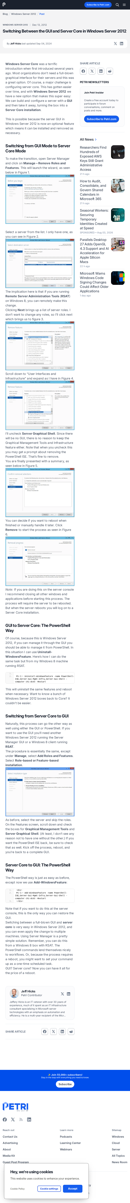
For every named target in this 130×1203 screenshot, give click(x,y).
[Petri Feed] (21, 1120)
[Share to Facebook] (44, 1031)
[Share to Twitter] (53, 1031)
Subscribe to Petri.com (98, 4)
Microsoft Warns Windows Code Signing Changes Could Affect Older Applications (94, 282)
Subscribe (65, 1084)
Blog (5, 13)
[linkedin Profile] (121, 43)
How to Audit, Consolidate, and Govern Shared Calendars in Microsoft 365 (93, 190)
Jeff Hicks (29, 43)
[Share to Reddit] (71, 1031)
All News (87, 139)
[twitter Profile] (115, 43)
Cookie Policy (17, 1188)
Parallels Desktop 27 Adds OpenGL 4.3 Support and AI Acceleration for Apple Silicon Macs (94, 251)
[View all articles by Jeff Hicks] (14, 993)
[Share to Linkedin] (62, 1031)
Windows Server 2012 (23, 13)
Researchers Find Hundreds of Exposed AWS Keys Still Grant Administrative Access (93, 158)
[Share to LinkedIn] (29, 1120)
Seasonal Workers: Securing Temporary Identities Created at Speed (94, 219)
